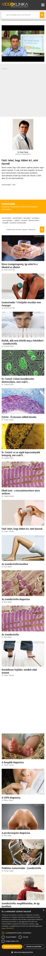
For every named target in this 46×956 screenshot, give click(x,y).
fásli (14, 185)
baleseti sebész (34, 220)
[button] (23, 952)
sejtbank (17, 220)
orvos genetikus (7, 220)
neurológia (26, 218)
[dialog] (23, 932)
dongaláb (5, 223)
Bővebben (10, 928)
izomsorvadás (6, 185)
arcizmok (24, 220)
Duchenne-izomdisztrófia (18, 223)
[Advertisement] (23, 93)
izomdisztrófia (17, 218)
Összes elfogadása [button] (12, 947)
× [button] (43, 910)
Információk (5, 207)
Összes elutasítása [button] (33, 947)
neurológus (35, 218)
